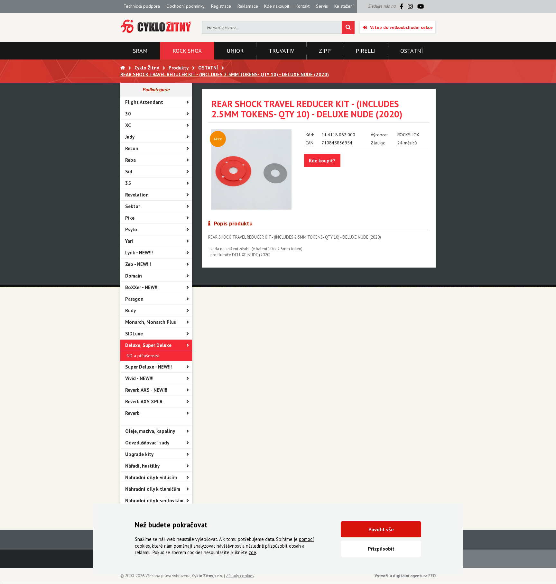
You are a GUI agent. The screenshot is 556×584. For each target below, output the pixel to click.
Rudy (130, 310)
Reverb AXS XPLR (143, 401)
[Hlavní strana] (122, 68)
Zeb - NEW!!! (138, 264)
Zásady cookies (240, 576)
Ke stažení (344, 6)
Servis (322, 6)
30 (128, 114)
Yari (129, 241)
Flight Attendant (144, 102)
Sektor (132, 206)
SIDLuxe (134, 334)
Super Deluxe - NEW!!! (148, 367)
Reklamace (247, 6)
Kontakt (303, 6)
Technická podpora (142, 6)
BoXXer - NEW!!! (142, 287)
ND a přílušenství (143, 356)
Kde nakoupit (276, 6)
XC (128, 125)
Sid (128, 172)
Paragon (134, 299)
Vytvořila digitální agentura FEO (405, 576)
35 (128, 183)
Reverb (132, 413)
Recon (131, 148)
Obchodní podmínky (185, 6)
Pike (129, 218)
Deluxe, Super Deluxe (148, 345)
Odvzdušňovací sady (147, 443)
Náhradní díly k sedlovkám (154, 500)
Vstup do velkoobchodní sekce (401, 27)
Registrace (221, 6)
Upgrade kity (139, 454)
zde (252, 552)
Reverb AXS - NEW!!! (146, 390)
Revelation (137, 195)
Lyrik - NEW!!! (139, 253)
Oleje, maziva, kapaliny (150, 431)
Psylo (131, 229)
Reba (130, 160)
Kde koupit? (322, 161)
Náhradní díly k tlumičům (152, 489)
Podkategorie (156, 89)
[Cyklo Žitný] (156, 26)
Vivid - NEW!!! (139, 378)
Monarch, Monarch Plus (150, 322)
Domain (133, 276)
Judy (129, 137)
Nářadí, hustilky (142, 466)
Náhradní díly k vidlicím (151, 477)
